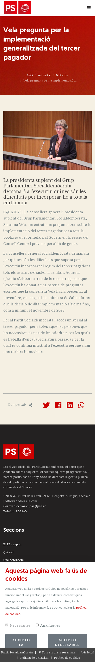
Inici (30, 75)
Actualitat (44, 75)
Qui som (8, 552)
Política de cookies (67, 657)
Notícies (62, 75)
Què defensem (13, 560)
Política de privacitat (34, 657)
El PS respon (12, 544)
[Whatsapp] (81, 405)
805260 (21, 511)
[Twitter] (46, 405)
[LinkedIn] (70, 405)
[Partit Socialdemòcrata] (17, 8)
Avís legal (87, 652)
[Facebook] (58, 405)
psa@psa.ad (37, 506)
